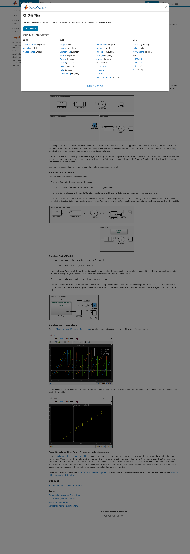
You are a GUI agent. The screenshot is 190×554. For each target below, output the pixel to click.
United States (29, 52)
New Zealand (138, 52)
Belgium (63, 44)
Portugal (100, 55)
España (63, 55)
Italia (62, 70)
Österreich (101, 52)
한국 (134, 70)
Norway (99, 48)
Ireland (63, 66)
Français (102, 73)
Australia (137, 44)
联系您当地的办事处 (95, 85)
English (102, 70)
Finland (63, 59)
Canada (26, 48)
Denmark (64, 48)
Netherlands (101, 44)
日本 (134, 66)
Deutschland (65, 52)
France (63, 62)
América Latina (29, 44)
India (135, 48)
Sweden (99, 59)
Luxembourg (65, 73)
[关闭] (166, 7)
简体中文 (138, 59)
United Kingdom (103, 77)
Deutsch (102, 66)
